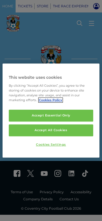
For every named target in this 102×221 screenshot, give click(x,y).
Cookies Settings (51, 144)
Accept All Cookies (51, 130)
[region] (51, 110)
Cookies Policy (50, 100)
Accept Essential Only (51, 115)
